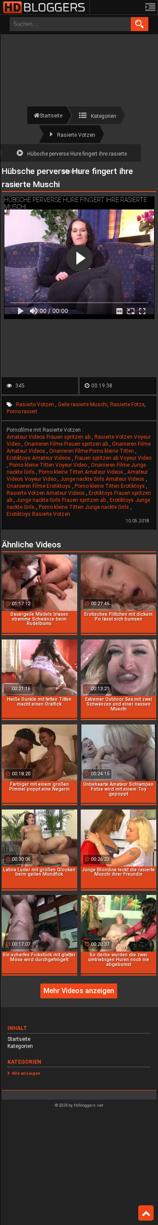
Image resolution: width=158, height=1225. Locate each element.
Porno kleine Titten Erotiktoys (110, 486)
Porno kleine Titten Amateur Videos (82, 472)
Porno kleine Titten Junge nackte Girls (84, 507)
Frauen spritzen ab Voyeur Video (113, 458)
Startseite (18, 1039)
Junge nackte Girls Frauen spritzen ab (61, 500)
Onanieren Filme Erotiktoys (39, 486)
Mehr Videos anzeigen (78, 991)
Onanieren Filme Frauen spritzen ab (66, 444)
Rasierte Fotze (127, 404)
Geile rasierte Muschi (83, 404)
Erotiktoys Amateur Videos (39, 458)
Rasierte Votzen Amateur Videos (46, 493)
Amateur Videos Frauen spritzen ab (49, 437)
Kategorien (20, 1046)
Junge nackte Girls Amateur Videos (103, 479)
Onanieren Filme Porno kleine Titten (92, 451)
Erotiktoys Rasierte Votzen (38, 514)
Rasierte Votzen (35, 404)
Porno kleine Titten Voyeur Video (48, 465)
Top (146, 1213)
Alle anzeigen (26, 1073)
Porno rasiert (22, 411)
